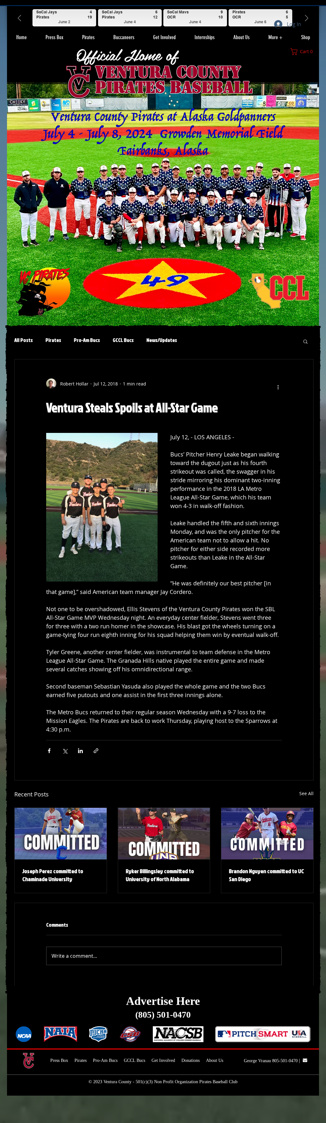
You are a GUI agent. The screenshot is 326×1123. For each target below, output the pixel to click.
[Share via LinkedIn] (80, 751)
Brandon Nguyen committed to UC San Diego (266, 875)
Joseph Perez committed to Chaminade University (52, 875)
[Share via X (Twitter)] (65, 751)
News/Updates (161, 340)
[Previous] (19, 18)
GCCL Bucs (123, 340)
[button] (88, 34)
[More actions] (278, 386)
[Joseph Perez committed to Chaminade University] (61, 833)
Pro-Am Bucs (87, 340)
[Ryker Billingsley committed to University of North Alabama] (164, 833)
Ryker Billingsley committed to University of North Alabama (160, 875)
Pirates (53, 340)
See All (306, 793)
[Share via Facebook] (49, 751)
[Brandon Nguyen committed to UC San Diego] (267, 833)
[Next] (306, 18)
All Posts (23, 340)
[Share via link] (96, 751)
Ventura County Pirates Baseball (173, 79)
